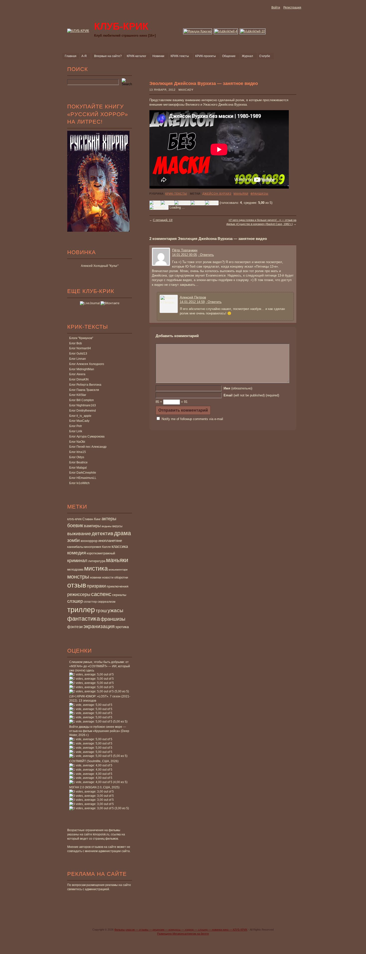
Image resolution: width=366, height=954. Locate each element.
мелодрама (75, 569)
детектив (102, 533)
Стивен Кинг (91, 519)
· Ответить (206, 255)
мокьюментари (118, 569)
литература (96, 561)
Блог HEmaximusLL (82, 478)
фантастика (83, 618)
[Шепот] (168, 203)
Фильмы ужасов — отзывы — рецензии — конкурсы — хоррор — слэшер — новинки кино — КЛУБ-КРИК (180, 929)
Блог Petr (75, 426)
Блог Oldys (76, 457)
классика (120, 546)
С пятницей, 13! (163, 220)
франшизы (113, 619)
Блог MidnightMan (81, 369)
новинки (95, 577)
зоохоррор (89, 541)
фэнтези (75, 626)
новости (108, 577)
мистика (96, 568)
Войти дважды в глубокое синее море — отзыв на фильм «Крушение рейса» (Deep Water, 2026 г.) (99, 731)
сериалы (119, 595)
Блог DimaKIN (79, 379)
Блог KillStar (77, 395)
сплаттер (90, 601)
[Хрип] (155, 203)
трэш (101, 610)
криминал (77, 560)
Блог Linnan (77, 359)
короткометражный (101, 553)
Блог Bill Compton (81, 400)
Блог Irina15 (77, 452)
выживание (79, 533)
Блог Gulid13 (78, 353)
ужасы (115, 610)
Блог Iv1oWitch (79, 483)
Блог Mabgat (78, 467)
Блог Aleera (77, 374)
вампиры (92, 525)
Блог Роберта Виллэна (85, 384)
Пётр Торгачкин (184, 250)
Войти (275, 7)
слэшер (75, 601)
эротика (122, 627)
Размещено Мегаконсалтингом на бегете (183, 933)
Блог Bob (75, 343)
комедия (76, 552)
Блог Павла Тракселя (84, 390)
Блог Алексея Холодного (86, 364)
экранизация (99, 626)
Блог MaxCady (79, 421)
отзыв (76, 585)
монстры (78, 577)
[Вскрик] (198, 203)
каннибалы (75, 547)
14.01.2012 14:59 (192, 302)
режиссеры (78, 594)
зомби (73, 540)
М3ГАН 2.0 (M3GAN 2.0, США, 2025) (94, 787)
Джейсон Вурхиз (217, 193)
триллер (81, 609)
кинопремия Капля (97, 547)
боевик (75, 525)
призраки (96, 586)
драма (122, 533)
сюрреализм (106, 601)
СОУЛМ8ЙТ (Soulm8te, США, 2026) (94, 761)
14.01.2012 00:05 (184, 255)
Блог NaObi (77, 441)
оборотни (121, 577)
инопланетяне (110, 540)
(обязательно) (238, 388)
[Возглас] (183, 203)
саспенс (101, 594)
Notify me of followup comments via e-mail (192, 419)
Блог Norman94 (80, 348)
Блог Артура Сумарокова (87, 436)
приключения (117, 586)
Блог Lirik (75, 431)
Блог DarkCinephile (82, 472)
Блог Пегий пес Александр (88, 446)
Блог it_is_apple (80, 416)
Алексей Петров (193, 297)
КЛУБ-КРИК (74, 519)
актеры (109, 518)
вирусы (117, 526)
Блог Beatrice (78, 462)
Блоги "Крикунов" (81, 338)
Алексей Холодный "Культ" (100, 266)
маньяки (117, 560)
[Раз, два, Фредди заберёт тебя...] (198, 31)
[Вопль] (212, 203)
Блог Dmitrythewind (82, 410)
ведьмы (107, 526)
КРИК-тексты (176, 193)
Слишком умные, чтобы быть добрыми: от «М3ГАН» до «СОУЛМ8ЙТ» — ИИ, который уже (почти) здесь (99, 666)
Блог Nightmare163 (82, 405)
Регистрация (292, 7)
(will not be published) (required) (251, 395)
